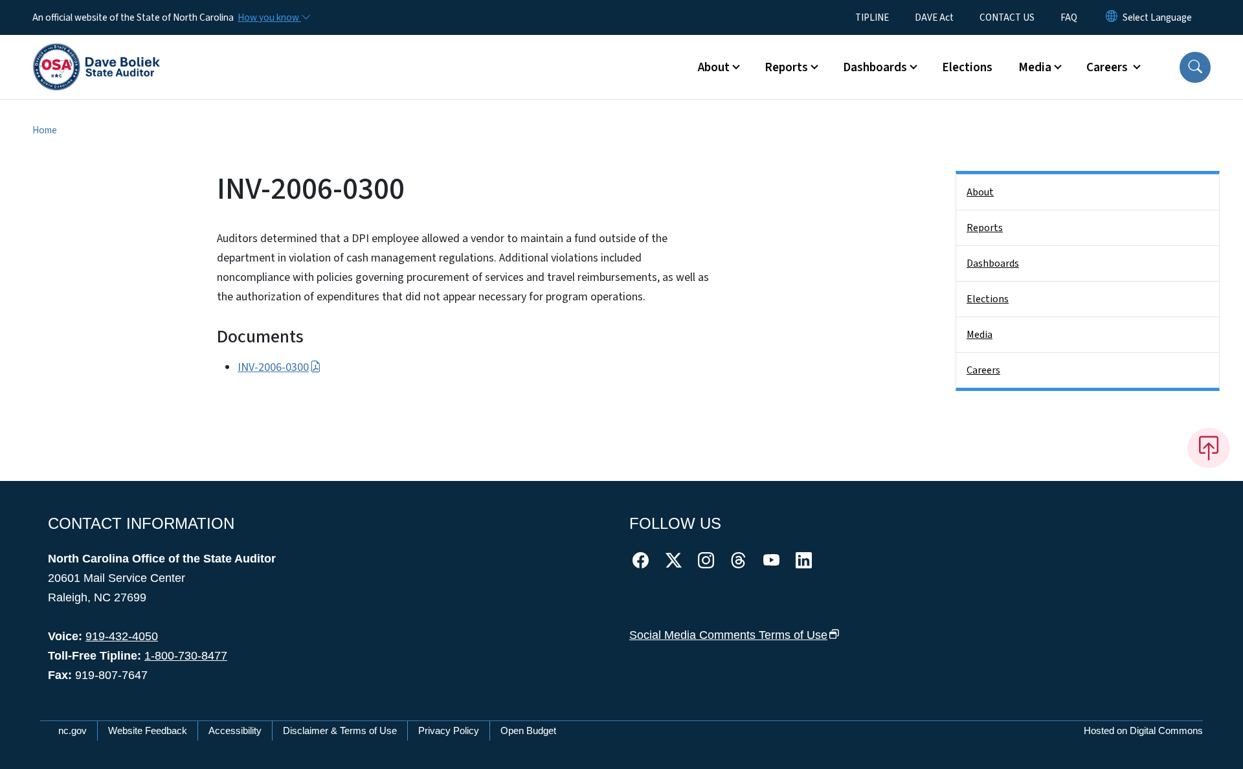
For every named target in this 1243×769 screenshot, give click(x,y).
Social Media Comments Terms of (728, 635)
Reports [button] (786, 67)
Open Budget (528, 730)
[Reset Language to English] (1111, 17)
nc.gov (72, 730)
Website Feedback (147, 730)
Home (44, 130)
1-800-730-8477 (185, 655)
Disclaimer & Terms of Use (340, 730)
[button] (1195, 67)
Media (979, 335)
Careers (983, 370)
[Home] (96, 52)
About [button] (714, 67)
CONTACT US (1007, 17)
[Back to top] (1208, 448)
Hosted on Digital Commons (1143, 730)
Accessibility (235, 730)
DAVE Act (934, 17)
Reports (985, 228)
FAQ (1068, 17)
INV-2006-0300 (273, 367)
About (980, 192)
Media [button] (1034, 67)
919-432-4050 (121, 636)
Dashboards (993, 263)
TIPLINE (872, 17)
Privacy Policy (448, 730)
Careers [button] (1108, 67)
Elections (967, 67)
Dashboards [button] (875, 67)
